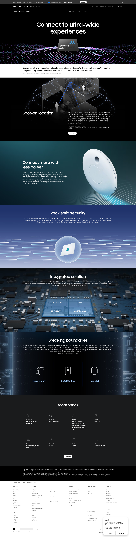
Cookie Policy (108, 528)
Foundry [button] (38, 7)
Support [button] (32, 7)
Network (15, 519)
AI (13, 514)
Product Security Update (37, 497)
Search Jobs (108, 514)
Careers (107, 512)
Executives (108, 495)
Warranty (34, 517)
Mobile (14, 521)
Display (14, 509)
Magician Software (36, 519)
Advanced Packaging (73, 493)
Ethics (107, 500)
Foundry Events (72, 497)
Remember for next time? (56, 2)
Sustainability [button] (103, 7)
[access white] (16, 529)
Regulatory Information (37, 495)
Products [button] (26, 7)
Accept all (121, 533)
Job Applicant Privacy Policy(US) (76, 529)
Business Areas (109, 493)
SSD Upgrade (34, 520)
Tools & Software (35, 512)
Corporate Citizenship (92, 520)
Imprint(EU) (58, 529)
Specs (85, 11)
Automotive (15, 517)
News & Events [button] (94, 7)
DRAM (14, 491)
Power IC (15, 507)
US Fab (70, 504)
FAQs (33, 515)
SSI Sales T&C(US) (65, 529)
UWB (15, 11)
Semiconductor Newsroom (111, 502)
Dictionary (34, 505)
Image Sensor (16, 502)
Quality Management (36, 491)
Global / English (68, 2)
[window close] (125, 520)
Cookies (45, 529)
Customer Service (35, 493)
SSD (14, 493)
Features (79, 11)
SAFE (70, 495)
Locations (108, 509)
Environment (90, 517)
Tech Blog (90, 493)
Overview (71, 11)
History (107, 497)
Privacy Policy (115, 527)
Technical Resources (36, 502)
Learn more (72, 133)
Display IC (15, 504)
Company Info (109, 490)
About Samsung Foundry (74, 490)
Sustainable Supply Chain (93, 522)
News (89, 490)
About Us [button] (110, 7)
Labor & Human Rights (92, 518)
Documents (34, 513)
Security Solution (17, 505)
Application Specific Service (75, 500)
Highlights (90, 515)
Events (89, 491)
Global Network (53, 497)
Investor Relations (109, 498)
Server (14, 515)
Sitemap (85, 529)
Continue (83, 2)
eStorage (15, 495)
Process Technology (73, 491)
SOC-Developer (53, 501)
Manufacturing (72, 498)
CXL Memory (15, 497)
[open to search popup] (115, 7)
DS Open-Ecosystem (54, 492)
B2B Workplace (53, 500)
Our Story (108, 491)
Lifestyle (15, 522)
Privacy (36, 529)
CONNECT (71, 505)
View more (68, 456)
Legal (41, 529)
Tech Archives (72, 502)
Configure (109, 533)
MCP (14, 498)
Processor (15, 500)
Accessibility (51, 529)
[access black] (14, 529)
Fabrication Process (36, 503)
